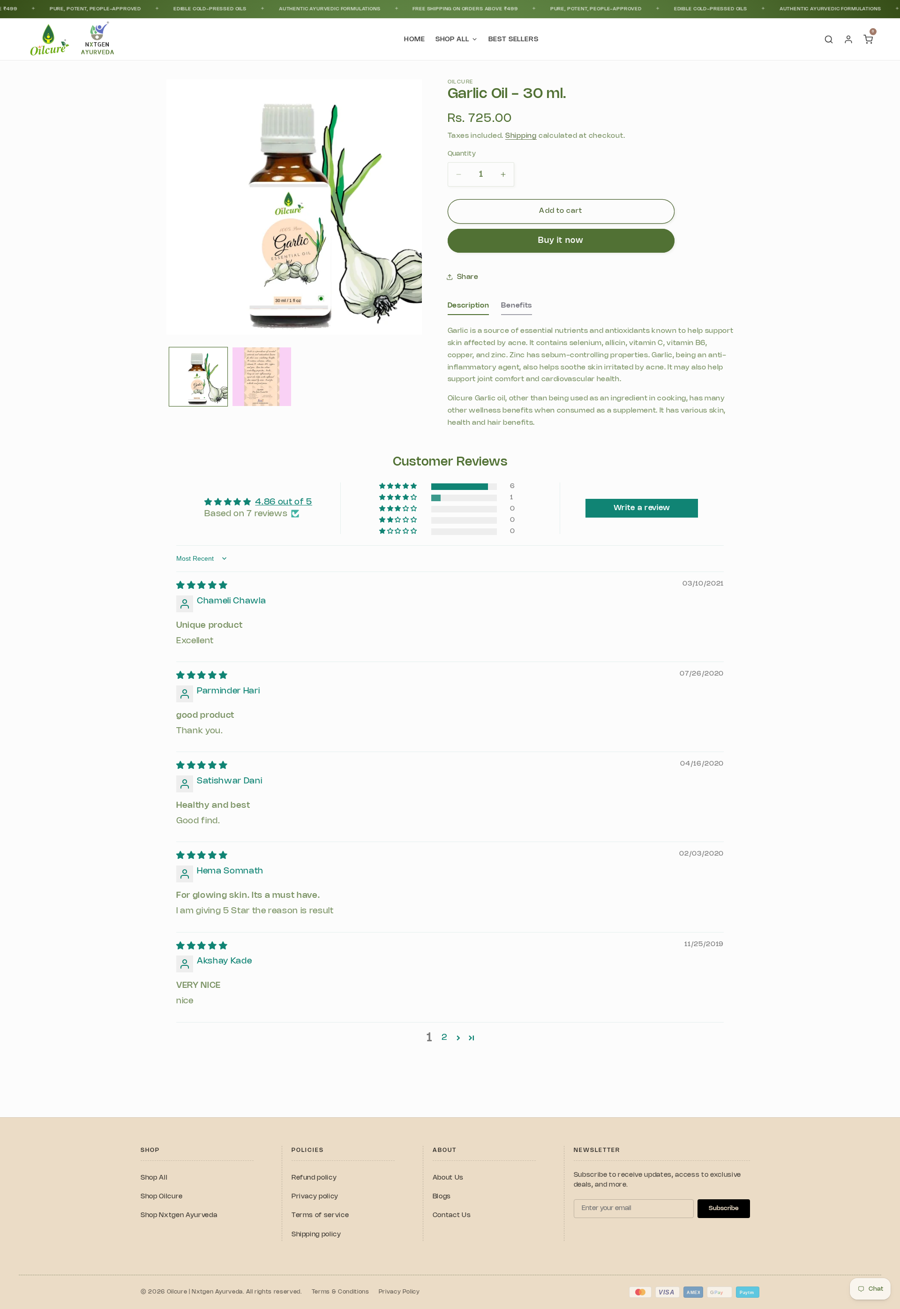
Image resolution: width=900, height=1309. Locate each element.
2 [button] (445, 1037)
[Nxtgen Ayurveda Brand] (97, 39)
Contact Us (452, 1215)
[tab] (468, 308)
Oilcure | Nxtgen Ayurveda (205, 1291)
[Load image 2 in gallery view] (261, 376)
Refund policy (314, 1178)
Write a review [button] (642, 508)
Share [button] (468, 277)
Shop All (154, 1178)
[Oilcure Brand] (48, 39)
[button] (398, 486)
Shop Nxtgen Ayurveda (179, 1215)
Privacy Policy (399, 1291)
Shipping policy (316, 1235)
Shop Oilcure (162, 1197)
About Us (448, 1178)
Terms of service (320, 1215)
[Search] (828, 39)
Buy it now (561, 240)
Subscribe (724, 1208)
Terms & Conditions (340, 1291)
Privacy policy (315, 1197)
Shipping (521, 136)
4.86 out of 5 (283, 502)
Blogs (442, 1197)
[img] (201, 585)
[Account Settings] (848, 39)
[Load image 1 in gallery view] (198, 376)
